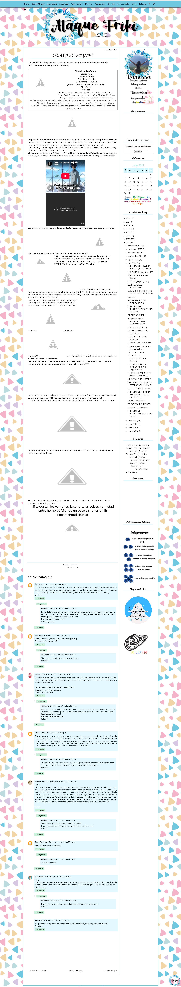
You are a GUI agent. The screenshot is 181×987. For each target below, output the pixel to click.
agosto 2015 (133, 259)
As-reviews (144, 445)
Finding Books (41, 781)
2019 (128, 229)
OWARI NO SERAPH (137, 401)
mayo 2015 (133, 424)
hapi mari (132, 297)
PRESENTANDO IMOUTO (139, 404)
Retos (141, 463)
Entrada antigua (110, 971)
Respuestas (41, 604)
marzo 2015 (133, 431)
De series (88, 3)
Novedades (144, 460)
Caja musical (100, 3)
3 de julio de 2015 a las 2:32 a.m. (62, 842)
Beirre (37, 584)
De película (63, 3)
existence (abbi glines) (137, 327)
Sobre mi (142, 3)
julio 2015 (132, 263)
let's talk (133, 457)
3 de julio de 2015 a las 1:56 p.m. (63, 859)
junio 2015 (132, 421)
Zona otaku (52, 3)
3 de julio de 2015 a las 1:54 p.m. (63, 759)
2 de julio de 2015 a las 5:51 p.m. (63, 655)
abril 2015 (132, 427)
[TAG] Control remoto (137, 352)
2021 (128, 222)
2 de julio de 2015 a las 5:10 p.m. (63, 608)
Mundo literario (38, 3)
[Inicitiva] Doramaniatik (137, 408)
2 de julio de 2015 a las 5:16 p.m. (57, 635)
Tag (140, 466)
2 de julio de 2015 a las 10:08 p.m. (62, 781)
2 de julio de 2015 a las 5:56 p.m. (59, 674)
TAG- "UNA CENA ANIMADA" (140, 272)
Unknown (39, 635)
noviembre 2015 (135, 249)
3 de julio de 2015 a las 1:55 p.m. (63, 820)
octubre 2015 (134, 253)
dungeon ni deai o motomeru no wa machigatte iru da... (137, 321)
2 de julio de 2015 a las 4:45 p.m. (54, 584)
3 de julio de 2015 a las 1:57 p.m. (57, 920)
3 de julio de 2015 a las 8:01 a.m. (58, 876)
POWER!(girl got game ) (138, 281)
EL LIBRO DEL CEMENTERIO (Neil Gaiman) (137, 358)
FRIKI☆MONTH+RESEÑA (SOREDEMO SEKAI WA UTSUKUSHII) (139, 394)
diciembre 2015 (135, 246)
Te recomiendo (123, 3)
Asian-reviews (76, 3)
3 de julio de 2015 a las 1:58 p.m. (63, 901)
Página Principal (75, 971)
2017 (128, 236)
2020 (128, 225)
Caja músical (131, 448)
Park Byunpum (41, 842)
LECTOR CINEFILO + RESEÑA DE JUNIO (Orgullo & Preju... (137, 367)
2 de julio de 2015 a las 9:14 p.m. (54, 733)
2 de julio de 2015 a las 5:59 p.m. (63, 706)
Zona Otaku (73, 567)
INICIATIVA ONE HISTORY (139, 379)
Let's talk (111, 3)
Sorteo (134, 466)
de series (133, 451)
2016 (128, 239)
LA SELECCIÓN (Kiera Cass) (139, 389)
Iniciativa (143, 454)
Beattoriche (40, 674)
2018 (128, 232)
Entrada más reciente (38, 971)
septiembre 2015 (135, 256)
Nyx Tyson (39, 876)
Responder (40, 598)
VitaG (37, 733)
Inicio (26, 3)
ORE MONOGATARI (136, 315)
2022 (128, 218)
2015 (128, 243)
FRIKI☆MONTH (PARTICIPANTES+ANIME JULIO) (140, 413)
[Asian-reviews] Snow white (139, 343)
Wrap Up (143, 469)
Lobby (134, 3)
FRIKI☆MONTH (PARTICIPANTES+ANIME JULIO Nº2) (140, 309)
